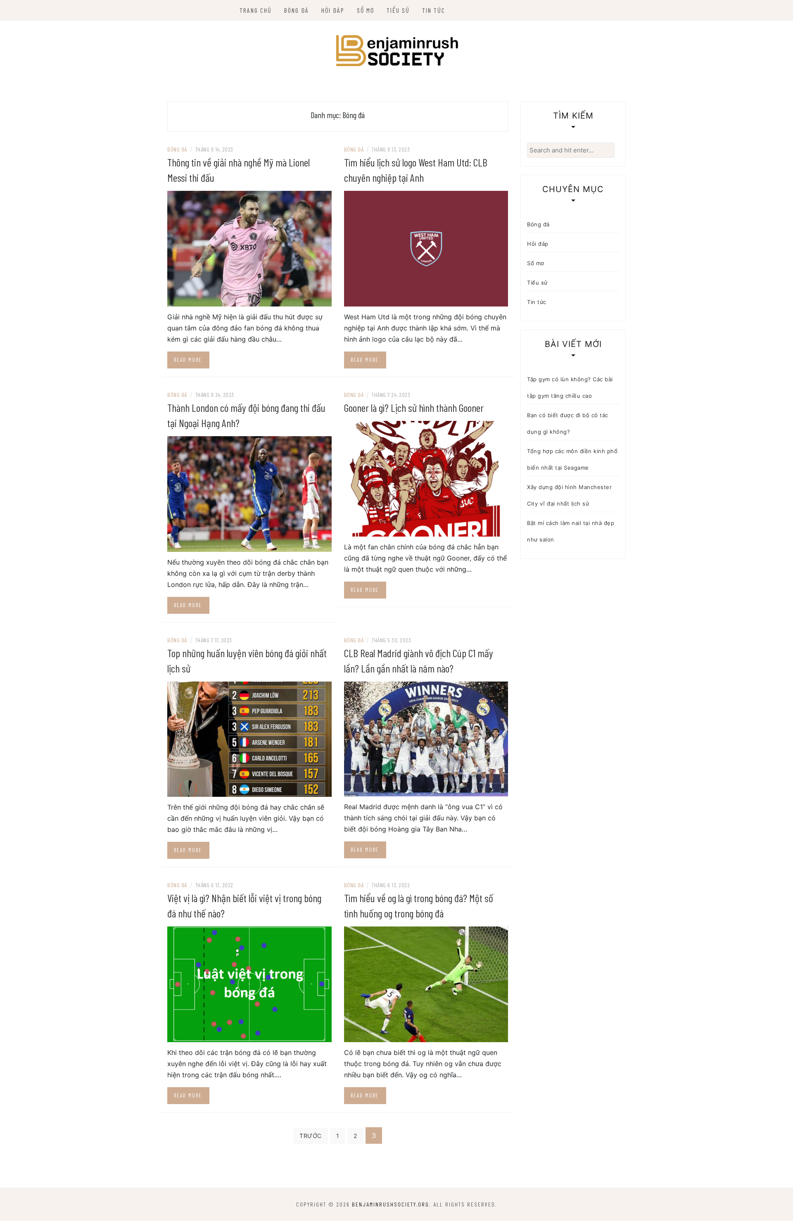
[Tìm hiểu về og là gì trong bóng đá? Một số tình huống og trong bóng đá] (426, 984)
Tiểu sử (398, 10)
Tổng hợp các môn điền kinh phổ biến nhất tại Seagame (572, 459)
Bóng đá (296, 10)
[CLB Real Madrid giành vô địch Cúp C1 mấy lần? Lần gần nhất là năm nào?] (426, 738)
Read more (188, 359)
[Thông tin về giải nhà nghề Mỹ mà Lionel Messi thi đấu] (249, 248)
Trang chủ (256, 10)
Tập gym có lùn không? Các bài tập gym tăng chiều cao (570, 387)
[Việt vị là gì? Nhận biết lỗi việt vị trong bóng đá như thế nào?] (249, 984)
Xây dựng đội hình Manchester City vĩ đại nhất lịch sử (569, 495)
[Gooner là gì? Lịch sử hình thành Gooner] (426, 478)
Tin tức (433, 10)
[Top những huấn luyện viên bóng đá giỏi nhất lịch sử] (249, 738)
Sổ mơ (365, 10)
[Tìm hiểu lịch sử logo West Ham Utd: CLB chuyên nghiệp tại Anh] (426, 248)
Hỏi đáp (332, 10)
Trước (310, 1135)
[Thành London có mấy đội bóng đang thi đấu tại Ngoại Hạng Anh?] (249, 493)
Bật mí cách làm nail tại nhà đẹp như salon (570, 531)
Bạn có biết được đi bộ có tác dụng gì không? (567, 423)
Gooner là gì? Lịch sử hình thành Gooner (414, 407)
